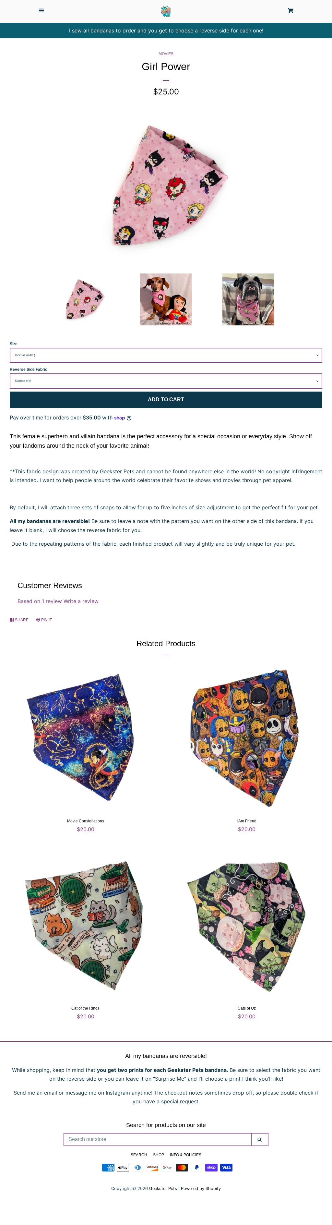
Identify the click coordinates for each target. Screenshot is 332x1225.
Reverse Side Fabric (28, 369)
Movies (166, 54)
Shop (158, 1155)
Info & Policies (185, 1155)
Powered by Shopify (201, 1188)
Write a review (81, 601)
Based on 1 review (40, 601)
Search (139, 1155)
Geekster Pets (163, 1188)
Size (14, 344)
